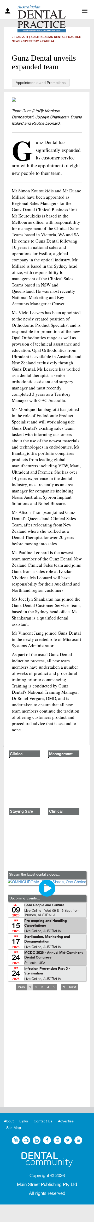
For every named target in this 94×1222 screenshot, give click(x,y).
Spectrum (31, 41)
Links (23, 1121)
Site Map (13, 1128)
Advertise (66, 1121)
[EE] (47, 1159)
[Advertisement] (47, 1053)
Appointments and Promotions (41, 83)
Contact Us (43, 1121)
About (9, 1121)
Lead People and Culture (44, 905)
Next (72, 987)
